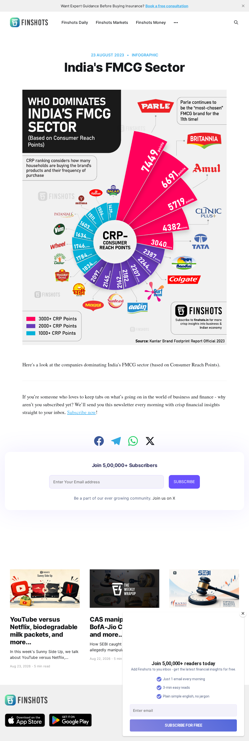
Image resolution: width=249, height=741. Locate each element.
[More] (175, 22)
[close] (243, 6)
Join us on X (163, 498)
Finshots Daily (75, 22)
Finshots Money (151, 22)
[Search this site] (236, 22)
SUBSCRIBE (184, 481)
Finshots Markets (112, 22)
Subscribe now (81, 412)
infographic (145, 55)
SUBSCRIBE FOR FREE (183, 725)
